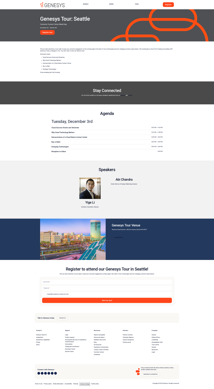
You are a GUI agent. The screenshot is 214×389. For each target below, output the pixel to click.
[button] (107, 300)
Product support (70, 337)
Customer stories (99, 352)
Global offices (156, 337)
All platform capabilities (43, 340)
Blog (95, 342)
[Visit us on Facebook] (48, 373)
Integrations (39, 337)
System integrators (128, 340)
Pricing (38, 342)
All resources (97, 344)
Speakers (85, 4)
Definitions (97, 354)
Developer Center (70, 349)
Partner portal (127, 342)
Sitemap (75, 384)
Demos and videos (99, 337)
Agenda (111, 4)
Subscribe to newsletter (150, 374)
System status (69, 351)
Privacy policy (48, 384)
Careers (154, 335)
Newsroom (155, 349)
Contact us (62, 318)
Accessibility (68, 384)
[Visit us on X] (45, 373)
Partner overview (128, 335)
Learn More (118, 237)
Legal (153, 352)
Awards (154, 347)
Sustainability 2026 (157, 342)
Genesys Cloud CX (41, 335)
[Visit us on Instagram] (42, 373)
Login (66, 335)
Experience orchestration (101, 347)
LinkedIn (122, 95)
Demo (38, 344)
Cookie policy (95, 384)
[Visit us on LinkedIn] (38, 373)
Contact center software (101, 349)
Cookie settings (84, 384)
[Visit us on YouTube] (52, 373)
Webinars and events (100, 340)
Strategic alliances (128, 337)
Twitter (130, 95)
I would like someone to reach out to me (57, 294)
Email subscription (58, 384)
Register (168, 5)
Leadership (155, 340)
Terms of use (38, 384)
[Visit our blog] (55, 373)
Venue (137, 4)
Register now (47, 32)
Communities (68, 344)
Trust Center (155, 344)
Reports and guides (99, 335)
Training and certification (72, 346)
